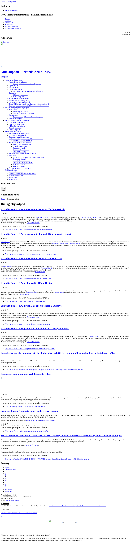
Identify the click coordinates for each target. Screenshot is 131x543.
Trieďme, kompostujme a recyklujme (17, 108)
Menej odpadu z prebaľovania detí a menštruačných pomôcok (29, 106)
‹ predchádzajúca (10, 469)
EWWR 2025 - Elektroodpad (22, 141)
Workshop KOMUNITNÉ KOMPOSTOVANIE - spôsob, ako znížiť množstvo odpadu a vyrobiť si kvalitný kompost (61, 435)
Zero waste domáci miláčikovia (23, 163)
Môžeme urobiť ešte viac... (13, 131)
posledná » (8, 491)
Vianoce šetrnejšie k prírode (22, 144)
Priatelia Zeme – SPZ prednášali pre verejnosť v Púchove (31, 305)
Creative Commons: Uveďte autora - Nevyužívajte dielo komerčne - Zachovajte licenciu (77, 506)
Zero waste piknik (19, 164)
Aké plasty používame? (20, 111)
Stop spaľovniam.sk (11, 26)
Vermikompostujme (15, 119)
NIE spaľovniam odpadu (17, 126)
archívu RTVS (24, 294)
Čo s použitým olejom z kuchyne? (24, 113)
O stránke (8, 21)
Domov (7, 19)
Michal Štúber (59, 293)
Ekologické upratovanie (16, 124)
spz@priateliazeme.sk (13, 500)
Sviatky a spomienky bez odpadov (20, 142)
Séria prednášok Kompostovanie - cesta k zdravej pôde (29, 411)
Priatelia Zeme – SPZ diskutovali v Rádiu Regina (27, 283)
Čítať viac (28, 230)
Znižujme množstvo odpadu (14, 80)
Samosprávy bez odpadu (13, 28)
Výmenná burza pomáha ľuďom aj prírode (22, 153)
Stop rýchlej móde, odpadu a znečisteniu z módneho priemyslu (29, 104)
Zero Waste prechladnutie (21, 161)
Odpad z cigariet (14, 130)
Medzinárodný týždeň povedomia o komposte (28, 117)
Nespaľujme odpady (15, 128)
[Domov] (1, 67)
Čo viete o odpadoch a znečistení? (20, 168)
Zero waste (12, 155)
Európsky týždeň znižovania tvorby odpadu (27, 84)
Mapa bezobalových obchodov (19, 98)
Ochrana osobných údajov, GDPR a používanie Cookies (19, 513)
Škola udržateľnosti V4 (47, 420)
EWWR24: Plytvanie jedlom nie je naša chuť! (28, 91)
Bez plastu (12, 93)
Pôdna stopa (13, 177)
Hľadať (3, 188)
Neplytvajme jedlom (15, 89)
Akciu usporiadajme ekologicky (19, 133)
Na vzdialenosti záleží (16, 175)
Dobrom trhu (7, 266)
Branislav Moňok (85, 217)
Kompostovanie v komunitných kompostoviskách (26, 374)
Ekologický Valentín (19, 159)
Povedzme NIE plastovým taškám (20, 102)
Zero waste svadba (19, 166)
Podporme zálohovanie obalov (19, 100)
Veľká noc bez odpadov (21, 150)
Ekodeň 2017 (5, 242)
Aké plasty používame (20, 95)
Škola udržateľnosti (33, 223)
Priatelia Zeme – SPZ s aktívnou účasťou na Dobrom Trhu (31, 258)
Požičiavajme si (14, 87)
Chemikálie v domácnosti (17, 122)
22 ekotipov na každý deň (17, 135)
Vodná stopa (13, 179)
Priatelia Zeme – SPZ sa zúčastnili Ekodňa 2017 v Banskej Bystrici (36, 234)
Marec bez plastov (19, 97)
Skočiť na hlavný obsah (8, 2)
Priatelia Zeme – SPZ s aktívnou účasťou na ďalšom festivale (33, 209)
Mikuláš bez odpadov (20, 146)
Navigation (4, 77)
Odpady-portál (40, 272)
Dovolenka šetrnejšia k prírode (19, 137)
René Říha (96, 217)
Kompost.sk (9, 24)
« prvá (7, 468)
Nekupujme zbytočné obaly (18, 82)
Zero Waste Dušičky (19, 152)
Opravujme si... (14, 86)
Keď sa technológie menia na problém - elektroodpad (26, 139)
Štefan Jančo (64, 243)
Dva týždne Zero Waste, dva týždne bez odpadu (28, 157)
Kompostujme (13, 115)
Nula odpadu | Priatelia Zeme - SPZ (26, 72)
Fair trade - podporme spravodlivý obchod (22, 174)
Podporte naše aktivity (12, 10)
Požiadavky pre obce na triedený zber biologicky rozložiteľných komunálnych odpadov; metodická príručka (58, 353)
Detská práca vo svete (16, 172)
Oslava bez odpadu (19, 148)
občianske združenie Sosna (44, 217)
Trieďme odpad (14, 109)
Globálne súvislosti (11, 170)
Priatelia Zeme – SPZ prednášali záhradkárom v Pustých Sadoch (35, 328)
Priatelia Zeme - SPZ (11, 23)
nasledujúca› (9, 490)
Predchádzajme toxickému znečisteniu (17, 120)
